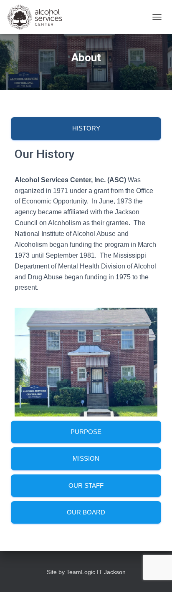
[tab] (86, 128)
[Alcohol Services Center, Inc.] (48, 17)
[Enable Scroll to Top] (155, 575)
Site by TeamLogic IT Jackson (86, 572)
